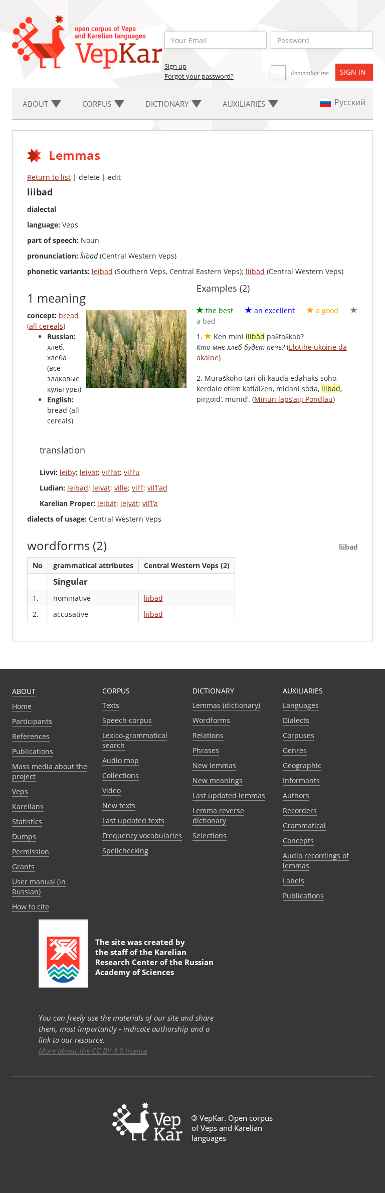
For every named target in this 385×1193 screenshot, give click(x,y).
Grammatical (304, 825)
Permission (30, 851)
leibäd (77, 488)
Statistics (27, 821)
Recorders (300, 810)
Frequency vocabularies (142, 835)
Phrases (205, 750)
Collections (120, 775)
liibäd (255, 271)
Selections (209, 835)
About (24, 691)
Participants (32, 721)
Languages (301, 705)
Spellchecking (125, 850)
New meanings (217, 780)
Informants (301, 780)
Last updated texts (133, 820)
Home (22, 706)
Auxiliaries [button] (245, 104)
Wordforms (211, 720)
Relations (208, 735)
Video (111, 790)
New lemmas (214, 765)
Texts (110, 705)
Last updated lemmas (228, 795)
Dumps (24, 836)
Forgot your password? (199, 76)
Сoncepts (298, 840)
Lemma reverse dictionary (218, 815)
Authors (296, 795)
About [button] (36, 104)
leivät (89, 472)
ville (121, 488)
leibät (106, 503)
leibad (102, 271)
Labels (293, 880)
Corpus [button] (97, 104)
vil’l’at (111, 472)
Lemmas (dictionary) (226, 705)
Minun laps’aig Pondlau (293, 399)
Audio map (120, 760)
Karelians (28, 806)
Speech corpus (127, 720)
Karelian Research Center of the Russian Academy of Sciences (154, 962)
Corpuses (298, 735)
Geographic (302, 765)
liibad (153, 598)
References (31, 736)
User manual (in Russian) (39, 886)
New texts (118, 805)
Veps (20, 791)
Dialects (296, 720)
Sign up (175, 66)
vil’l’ (137, 488)
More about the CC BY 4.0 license (93, 1051)
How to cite (30, 906)
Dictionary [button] (167, 104)
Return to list (49, 177)
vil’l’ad (157, 488)
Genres (295, 750)
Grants (23, 866)
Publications (32, 751)
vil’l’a (150, 503)
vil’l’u (132, 472)
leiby (68, 472)
